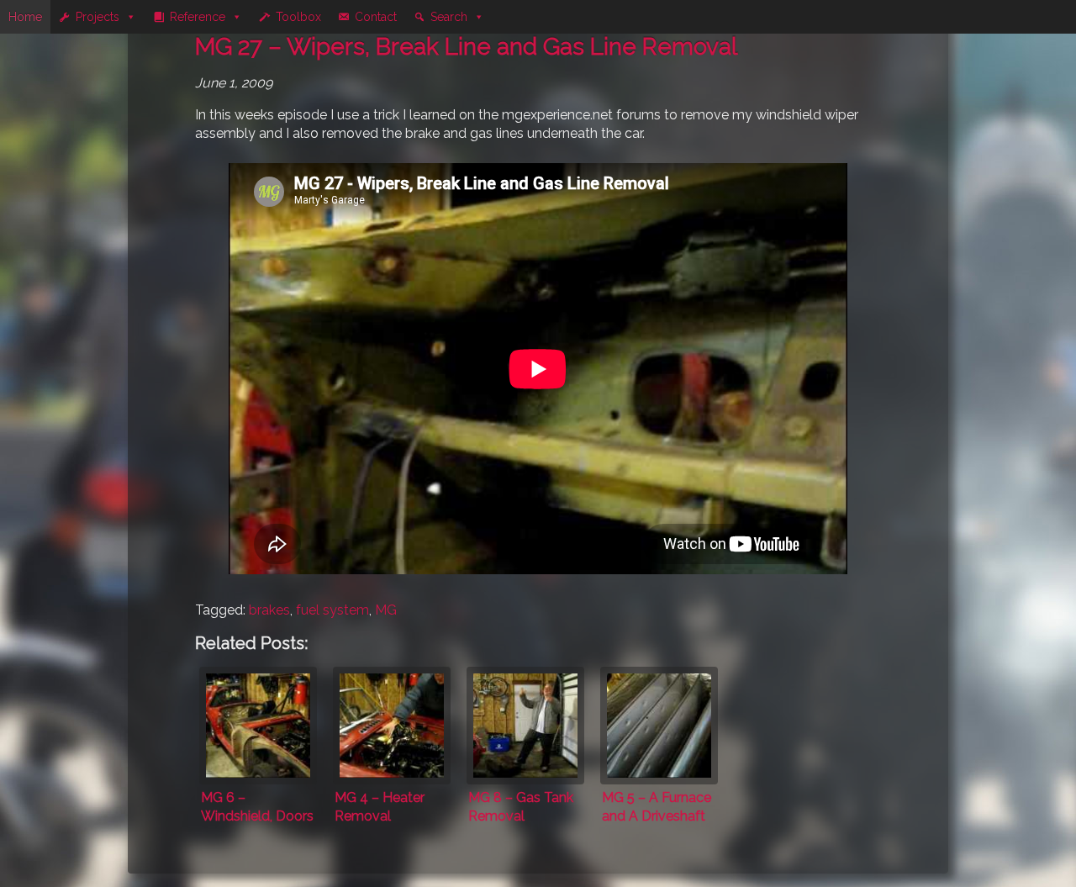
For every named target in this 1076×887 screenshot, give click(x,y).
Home (25, 17)
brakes (269, 610)
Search (448, 17)
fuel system (332, 610)
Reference (197, 17)
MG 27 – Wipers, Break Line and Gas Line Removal (466, 47)
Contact (376, 17)
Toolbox (298, 17)
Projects (97, 17)
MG (386, 610)
